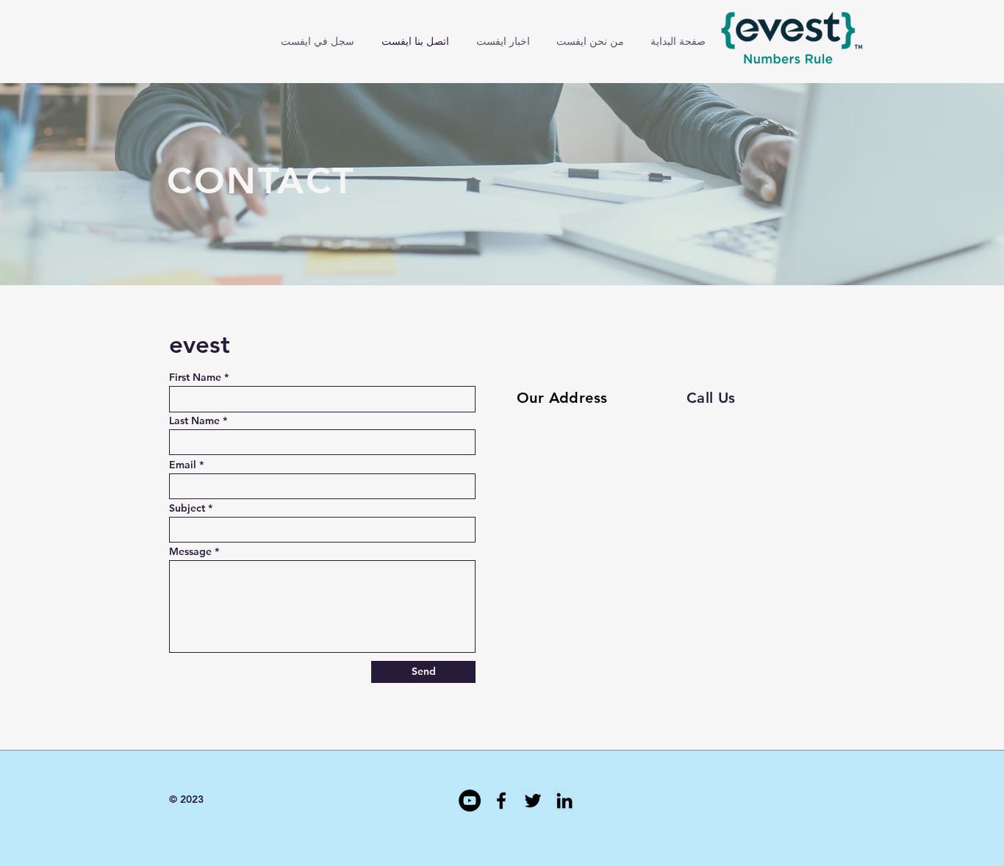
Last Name (194, 420)
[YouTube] (470, 801)
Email (182, 464)
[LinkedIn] (564, 801)
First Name (195, 377)
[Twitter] (533, 801)
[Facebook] (501, 801)
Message (190, 551)
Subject (187, 508)
